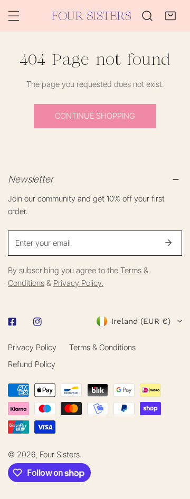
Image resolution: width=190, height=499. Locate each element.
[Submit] (168, 243)
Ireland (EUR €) (140, 321)
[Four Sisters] (91, 16)
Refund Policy (31, 364)
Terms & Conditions (102, 347)
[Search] (147, 15)
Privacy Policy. (78, 283)
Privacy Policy (32, 347)
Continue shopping (95, 116)
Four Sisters (60, 454)
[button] (170, 15)
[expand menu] (13, 15)
